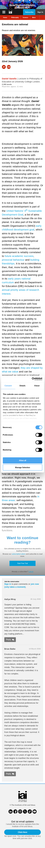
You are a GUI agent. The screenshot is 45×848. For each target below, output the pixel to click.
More (34, 17)
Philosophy (15, 17)
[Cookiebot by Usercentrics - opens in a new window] (32, 379)
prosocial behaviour (13, 259)
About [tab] (36, 386)
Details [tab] (22, 386)
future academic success (19, 256)
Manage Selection (22, 467)
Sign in (7, 584)
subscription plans (18, 554)
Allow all (22, 460)
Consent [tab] (8, 386)
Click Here (22, 832)
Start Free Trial (22, 563)
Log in (31, 572)
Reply (8, 639)
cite (8, 67)
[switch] (38, 435)
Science (25, 17)
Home (5, 17)
